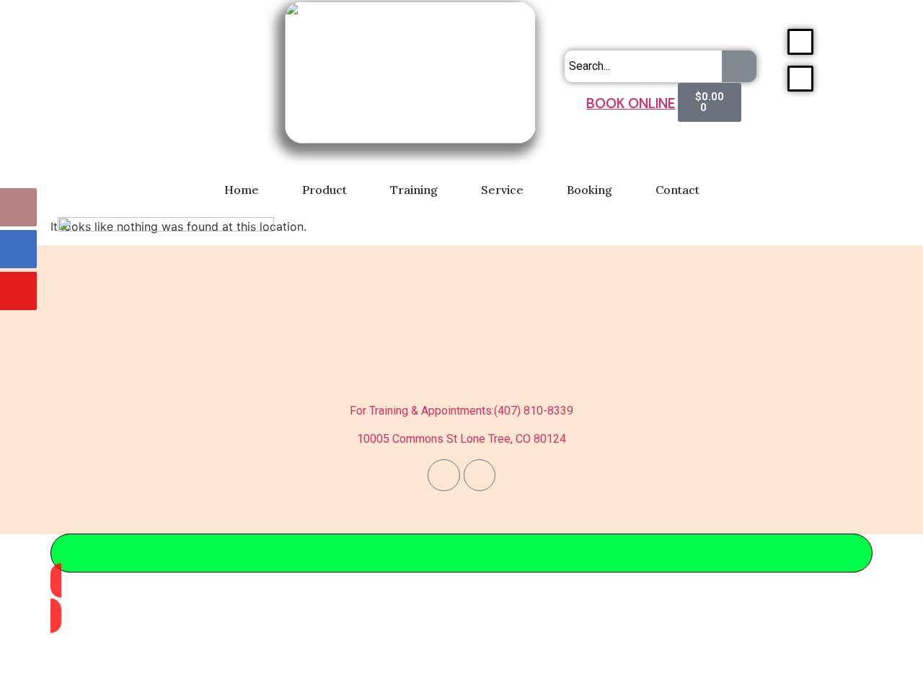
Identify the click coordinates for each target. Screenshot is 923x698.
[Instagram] (479, 475)
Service (502, 189)
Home (241, 189)
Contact (677, 189)
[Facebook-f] (443, 475)
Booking (589, 189)
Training (414, 189)
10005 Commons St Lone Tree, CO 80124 (461, 439)
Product (324, 189)
